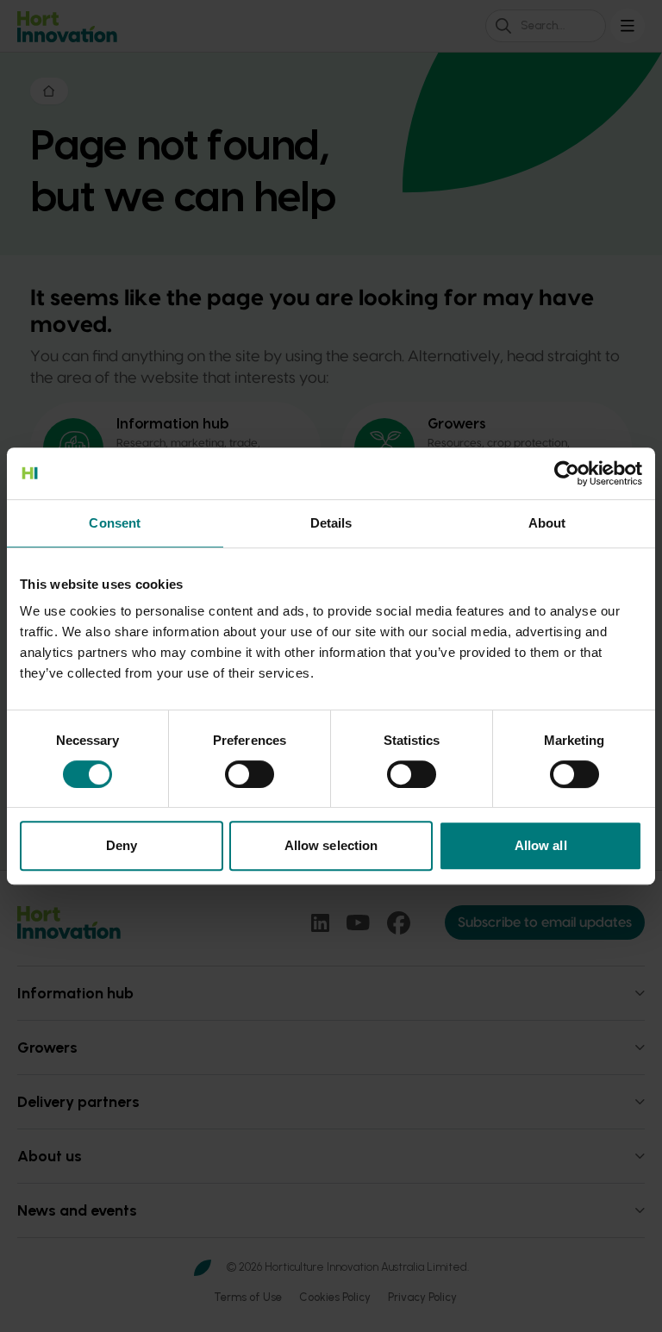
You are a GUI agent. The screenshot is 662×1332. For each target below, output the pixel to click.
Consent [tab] (115, 523)
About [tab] (547, 523)
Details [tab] (331, 523)
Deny (121, 845)
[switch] (249, 774)
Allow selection (331, 845)
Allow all (541, 845)
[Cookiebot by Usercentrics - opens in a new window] (566, 473)
